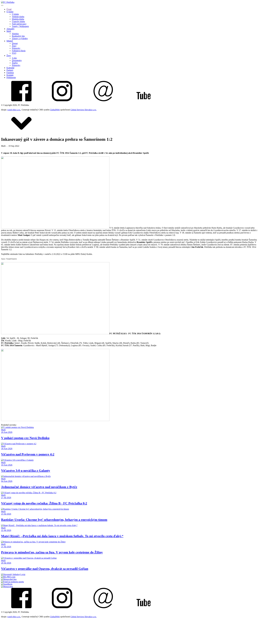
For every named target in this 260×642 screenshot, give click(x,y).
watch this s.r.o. (14, 110)
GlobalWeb (55, 110)
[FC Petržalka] (7, 2)
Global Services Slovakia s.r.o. (83, 110)
